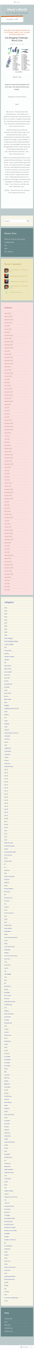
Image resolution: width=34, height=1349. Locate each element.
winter (6, 1264)
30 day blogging (8, 638)
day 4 (5, 830)
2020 (5, 632)
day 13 (6, 778)
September (7, 1154)
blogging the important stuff (11, 708)
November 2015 (8, 458)
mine (5, 1026)
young (5, 1300)
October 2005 (8, 571)
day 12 (6, 775)
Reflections (7, 1133)
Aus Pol (6, 681)
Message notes (8, 1023)
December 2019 (8, 357)
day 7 (5, 836)
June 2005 (7, 583)
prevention (7, 1120)
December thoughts (9, 846)
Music (5, 1047)
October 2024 (8, 322)
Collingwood (7, 748)
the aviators (7, 1209)
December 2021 (8, 344)
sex (5, 1160)
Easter (6, 858)
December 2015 (8, 454)
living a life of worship (9, 1001)
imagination (7, 949)
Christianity (7, 736)
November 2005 (8, 568)
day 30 (6, 824)
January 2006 (7, 561)
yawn (5, 1294)
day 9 (5, 839)
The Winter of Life (9, 242)
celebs (6, 720)
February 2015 (8, 483)
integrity (6, 952)
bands (5, 690)
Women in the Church (9, 1267)
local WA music (8, 1004)
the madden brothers (9, 1218)
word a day (21, 34)
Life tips (6, 989)
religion (6, 1139)
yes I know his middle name (11, 1297)
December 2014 (8, 489)
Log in (5, 1322)
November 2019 (8, 360)
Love (5, 1007)
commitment (7, 751)
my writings (7, 1065)
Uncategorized (8, 1246)
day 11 (6, 772)
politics (6, 1111)
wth (5, 1288)
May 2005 (7, 586)
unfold (6, 1252)
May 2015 (7, 476)
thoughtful (7, 1233)
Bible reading (7, 699)
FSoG (5, 910)
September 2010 (8, 539)
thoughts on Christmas (10, 1239)
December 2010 (8, 530)
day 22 (6, 803)
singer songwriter (8, 1169)
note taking (7, 1087)
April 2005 (7, 590)
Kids (5, 980)
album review (7, 668)
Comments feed (8, 1328)
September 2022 (8, 341)
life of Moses (7, 986)
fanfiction (6, 882)
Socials (6, 1181)
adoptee (6, 653)
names (6, 1068)
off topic (6, 1093)
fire (5, 894)
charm (6, 727)
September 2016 (8, 429)
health (5, 934)
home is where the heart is (11, 937)
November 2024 (8, 319)
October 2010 (8, 536)
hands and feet (8, 928)
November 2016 (8, 426)
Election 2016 (8, 861)
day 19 (6, 794)
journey (6, 968)
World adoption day (9, 1279)
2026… (6, 248)
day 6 (5, 833)
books (6, 711)
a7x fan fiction (8, 650)
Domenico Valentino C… (15, 269)
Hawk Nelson (7, 931)
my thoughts (7, 1059)
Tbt (5, 1200)
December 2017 (8, 392)
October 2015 (8, 461)
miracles (6, 1029)
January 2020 (7, 354)
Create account (8, 1318)
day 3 (5, 821)
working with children (9, 1276)
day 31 (6, 827)
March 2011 (7, 524)
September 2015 (8, 464)
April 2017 (7, 417)
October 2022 (8, 338)
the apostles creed (9, 1206)
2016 (5, 620)
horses (6, 940)
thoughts (6, 1236)
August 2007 (7, 558)
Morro (6, 1038)
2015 (5, 617)
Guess (5, 919)
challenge (6, 723)
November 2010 (8, 533)
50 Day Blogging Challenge (11, 641)
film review (7, 891)
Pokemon (6, 1108)
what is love (7, 1261)
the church (7, 1212)
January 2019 (7, 370)
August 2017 (7, 404)
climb (5, 745)
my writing (7, 1062)
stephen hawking (8, 1191)
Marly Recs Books (9, 1013)
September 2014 (8, 498)
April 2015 (7, 480)
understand (7, 1249)
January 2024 (7, 329)
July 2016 (6, 436)
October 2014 (8, 495)
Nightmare (7, 1084)
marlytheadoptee (13, 276)
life (5, 983)
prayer (6, 1117)
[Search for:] (17, 221)
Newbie (6, 1081)
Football (6, 907)
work (5, 1273)
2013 (5, 611)
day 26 (6, 812)
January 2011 (7, 527)
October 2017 (8, 398)
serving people (8, 1157)
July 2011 (6, 520)
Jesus (5, 962)
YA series (6, 1291)
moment (6, 1032)
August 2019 (7, 366)
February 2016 (8, 448)
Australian (7, 687)
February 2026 (8, 316)
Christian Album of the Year (11, 733)
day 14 (6, 781)
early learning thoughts (10, 852)
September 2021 (8, 348)
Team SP (6, 1203)
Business (6, 714)
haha (5, 922)
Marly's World (17, 9)
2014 (5, 614)
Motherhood (7, 1041)
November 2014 (8, 492)
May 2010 (7, 552)
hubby (6, 943)
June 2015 (7, 473)
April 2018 (7, 382)
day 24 (6, 809)
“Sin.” (5, 245)
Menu (18, 2)
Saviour (6, 1148)
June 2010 (7, 549)
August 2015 (7, 467)
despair (6, 849)
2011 (5, 607)
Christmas (7, 739)
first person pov (8, 898)
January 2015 (7, 486)
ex (5, 867)
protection (7, 1123)
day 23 (6, 806)
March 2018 (7, 385)
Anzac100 (7, 678)
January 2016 (7, 451)
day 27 (6, 815)
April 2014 (7, 508)
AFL (5, 662)
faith (5, 873)
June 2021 (7, 351)
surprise (6, 1194)
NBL (5, 1072)
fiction (6, 885)
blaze (5, 702)
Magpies (6, 1010)
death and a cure (8, 842)
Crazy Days (7, 763)
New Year (6, 1078)
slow (5, 1175)
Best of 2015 (7, 693)
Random (6, 1126)
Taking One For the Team (10, 1197)
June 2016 (7, 439)
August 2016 (7, 432)
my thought (7, 1056)
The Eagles (7, 1215)
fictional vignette (13, 32)
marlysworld (7, 1017)
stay (5, 1188)
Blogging (7, 30)
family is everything (9, 876)
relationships (7, 1136)
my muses (6, 1053)
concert (6, 757)
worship (6, 1282)
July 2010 (6, 546)
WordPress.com (8, 1331)
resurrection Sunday (9, 1142)
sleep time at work (9, 1172)
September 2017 (8, 401)
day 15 (6, 785)
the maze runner (8, 1221)
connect (6, 760)
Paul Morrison (8, 1096)
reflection (6, 1129)
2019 (5, 629)
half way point (8, 925)
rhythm (6, 1145)
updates (6, 1255)
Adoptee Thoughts (9, 656)
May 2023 (7, 332)
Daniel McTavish (21, 30)
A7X (5, 647)
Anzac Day (7, 675)
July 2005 (6, 580)
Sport (5, 1184)
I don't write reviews (9, 946)
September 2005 (8, 574)
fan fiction (6, 879)
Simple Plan (7, 1166)
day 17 (6, 791)
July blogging (7, 974)
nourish (6, 1090)
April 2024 (7, 326)
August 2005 (7, 577)
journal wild (7, 965)
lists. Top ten (7, 995)
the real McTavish (8, 1224)
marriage (6, 1020)
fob (5, 904)
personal (6, 1099)
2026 (5, 635)
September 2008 (8, 555)
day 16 (6, 788)
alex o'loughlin (8, 672)
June (5, 977)
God (5, 916)
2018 (5, 626)
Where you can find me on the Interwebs (14, 239)
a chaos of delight (8, 644)
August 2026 (7, 313)
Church (6, 742)
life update (7, 992)
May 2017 (7, 414)
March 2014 (7, 511)
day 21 (6, 800)
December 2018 (8, 373)
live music (6, 998)
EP (5, 864)
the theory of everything (10, 1230)
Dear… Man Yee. (8, 251)
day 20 (6, 797)
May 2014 (7, 505)
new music (7, 1075)
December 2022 (8, 335)
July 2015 (6, 470)
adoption (6, 659)
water (5, 1258)
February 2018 (8, 388)
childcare (6, 730)
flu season (6, 901)
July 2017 (6, 407)
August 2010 (7, 542)
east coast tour (8, 855)
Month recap (7, 1035)
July (21, 32)
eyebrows (6, 870)
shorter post (7, 1163)
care (13, 30)
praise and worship (9, 1114)
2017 (5, 623)
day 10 (6, 769)
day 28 (6, 818)
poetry (6, 1105)
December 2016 (8, 423)
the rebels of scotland (9, 1227)
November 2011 (8, 517)
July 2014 (6, 502)
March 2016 (7, 445)
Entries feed (7, 1325)
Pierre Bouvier (8, 1102)
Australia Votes (8, 684)
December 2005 (8, 564)
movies (6, 1044)
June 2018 (7, 379)
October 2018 (8, 376)
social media (7, 1178)
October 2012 (8, 514)
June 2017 (7, 410)
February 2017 (8, 420)
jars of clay (7, 959)
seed (5, 1151)
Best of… (6, 696)
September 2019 (8, 363)
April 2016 (7, 442)
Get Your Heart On (9, 913)
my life (6, 1050)
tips (5, 1242)
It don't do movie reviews (10, 955)
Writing (6, 1285)
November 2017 (8, 395)
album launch (7, 665)
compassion (7, 754)
